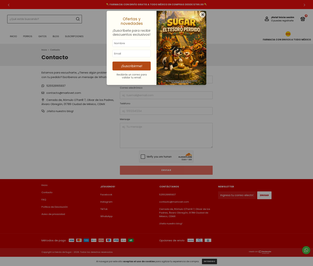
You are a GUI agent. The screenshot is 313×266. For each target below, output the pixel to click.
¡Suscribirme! (131, 66)
